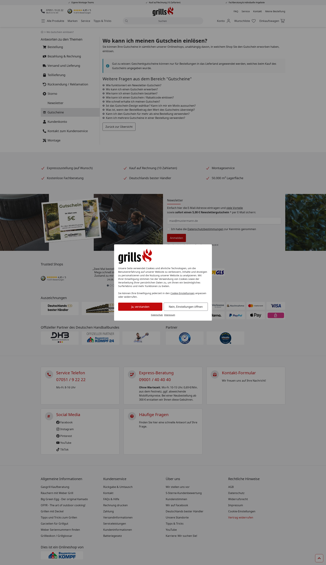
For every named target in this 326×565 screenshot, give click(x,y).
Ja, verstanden (140, 307)
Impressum (169, 314)
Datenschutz (157, 314)
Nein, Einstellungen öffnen (186, 307)
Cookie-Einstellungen (182, 293)
